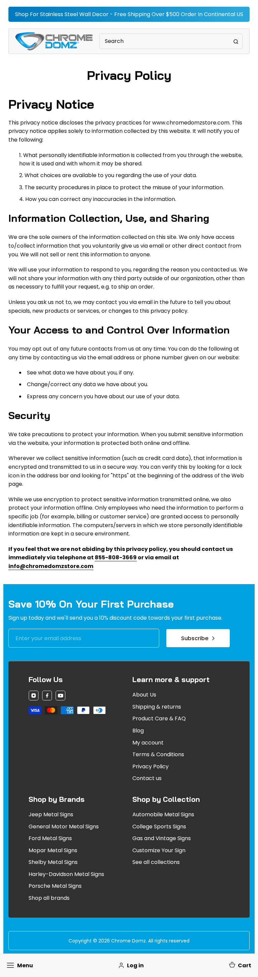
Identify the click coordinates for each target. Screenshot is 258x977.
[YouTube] (60, 696)
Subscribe (194, 638)
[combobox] (171, 41)
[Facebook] (47, 696)
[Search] (236, 41)
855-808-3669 (116, 557)
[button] (239, 965)
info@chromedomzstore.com (50, 566)
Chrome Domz (128, 940)
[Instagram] (34, 696)
